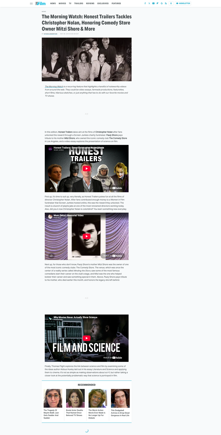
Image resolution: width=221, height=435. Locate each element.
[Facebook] (145, 4)
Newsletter (184, 3)
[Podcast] (171, 3)
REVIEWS (90, 3)
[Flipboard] (157, 4)
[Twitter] (149, 4)
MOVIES (62, 3)
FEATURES (116, 3)
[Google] (161, 4)
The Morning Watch (54, 86)
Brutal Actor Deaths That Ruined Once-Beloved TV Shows (74, 413)
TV (70, 3)
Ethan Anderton (50, 34)
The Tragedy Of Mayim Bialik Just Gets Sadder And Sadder (51, 414)
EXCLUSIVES (103, 3)
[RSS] (166, 4)
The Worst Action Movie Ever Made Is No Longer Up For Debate (97, 414)
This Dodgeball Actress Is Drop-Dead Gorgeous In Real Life (120, 413)
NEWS (53, 3)
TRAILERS (78, 3)
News (44, 11)
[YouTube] (153, 4)
